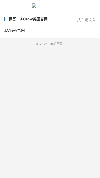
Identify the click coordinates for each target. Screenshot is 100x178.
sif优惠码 (50, 6)
